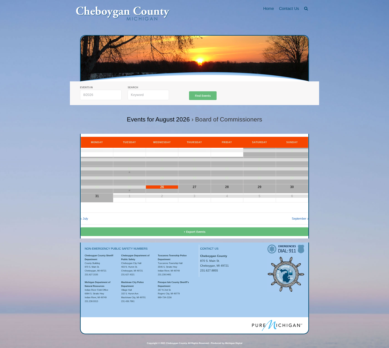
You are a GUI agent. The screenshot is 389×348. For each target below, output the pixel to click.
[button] (306, 8)
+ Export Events (194, 232)
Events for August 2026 (158, 119)
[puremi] (277, 321)
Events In (86, 87)
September (299, 218)
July (85, 218)
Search (133, 87)
